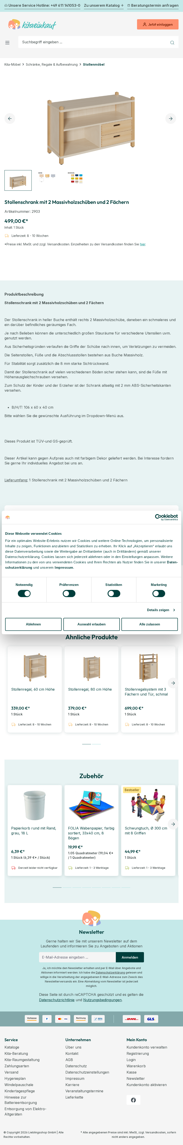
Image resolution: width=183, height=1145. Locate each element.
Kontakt (71, 1053)
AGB (69, 1059)
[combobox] (92, 42)
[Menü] (8, 42)
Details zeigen (158, 610)
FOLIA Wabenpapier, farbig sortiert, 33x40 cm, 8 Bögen (91, 833)
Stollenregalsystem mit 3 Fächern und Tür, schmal (146, 691)
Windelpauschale (18, 1084)
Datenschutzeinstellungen (87, 1072)
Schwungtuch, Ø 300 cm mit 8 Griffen (146, 830)
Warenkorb (136, 1066)
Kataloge (11, 1047)
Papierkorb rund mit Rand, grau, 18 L (33, 830)
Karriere (72, 1084)
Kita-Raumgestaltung (22, 1059)
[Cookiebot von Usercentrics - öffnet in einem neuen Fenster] (158, 517)
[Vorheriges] (7, 6)
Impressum (64, 567)
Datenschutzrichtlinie (57, 1000)
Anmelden (130, 957)
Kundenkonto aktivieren (147, 1084)
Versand (11, 1072)
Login (131, 1059)
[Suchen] (173, 42)
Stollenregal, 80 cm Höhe (90, 689)
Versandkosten (155, 1132)
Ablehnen (33, 624)
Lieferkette (74, 1097)
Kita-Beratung (16, 1053)
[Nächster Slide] (173, 683)
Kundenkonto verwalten (147, 1047)
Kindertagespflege (19, 1091)
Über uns (73, 1047)
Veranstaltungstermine (84, 1091)
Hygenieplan (15, 1078)
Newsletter (136, 1078)
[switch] (69, 593)
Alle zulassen (149, 624)
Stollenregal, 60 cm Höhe (33, 689)
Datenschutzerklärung (110, 972)
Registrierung (138, 1053)
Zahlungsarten (16, 1066)
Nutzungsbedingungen (102, 1000)
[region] (91, 131)
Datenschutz (76, 1066)
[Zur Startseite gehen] (32, 24)
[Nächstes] (176, 6)
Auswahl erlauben (91, 624)
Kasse (132, 1072)
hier (142, 244)
